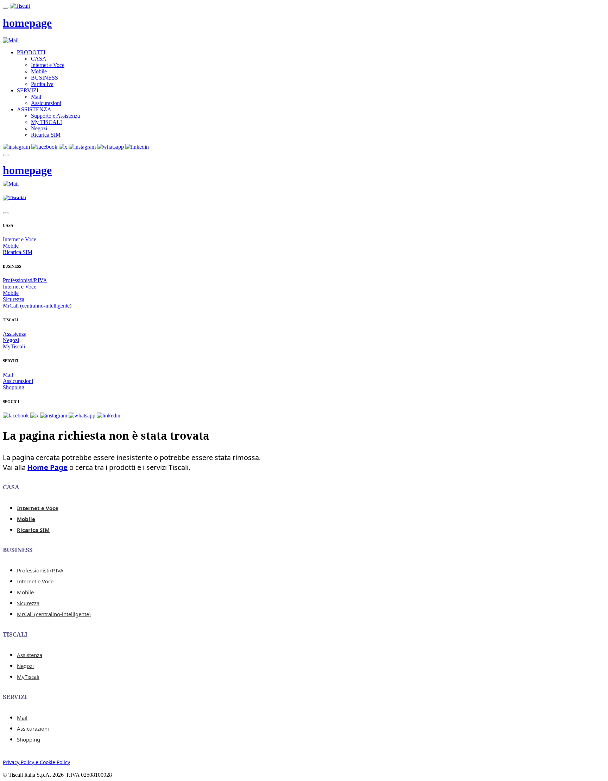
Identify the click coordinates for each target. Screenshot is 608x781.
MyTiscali (14, 346)
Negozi (39, 128)
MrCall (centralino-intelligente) (37, 306)
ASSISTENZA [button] (34, 109)
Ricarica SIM (46, 135)
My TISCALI (46, 122)
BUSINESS (44, 78)
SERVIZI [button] (27, 90)
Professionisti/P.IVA (25, 280)
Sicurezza (13, 299)
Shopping (13, 387)
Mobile (39, 71)
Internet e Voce (47, 65)
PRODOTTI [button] (31, 52)
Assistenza (14, 334)
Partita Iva (42, 84)
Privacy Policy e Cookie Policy (36, 762)
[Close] (5, 213)
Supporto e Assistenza (55, 116)
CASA (38, 59)
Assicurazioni (46, 103)
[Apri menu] (5, 8)
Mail (36, 97)
